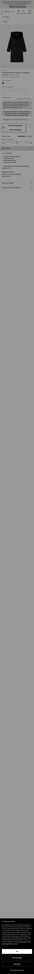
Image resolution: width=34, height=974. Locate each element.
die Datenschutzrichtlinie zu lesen (16, 942)
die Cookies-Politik (21, 941)
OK (17, 951)
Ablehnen (17, 964)
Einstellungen (17, 958)
